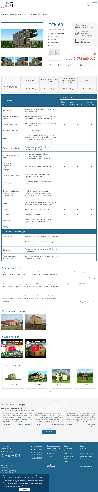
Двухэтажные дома (35, 14)
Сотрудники (68, 448)
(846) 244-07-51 (37, 449)
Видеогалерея (68, 456)
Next (50, 391)
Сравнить (63, 65)
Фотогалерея (68, 453)
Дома (25, 14)
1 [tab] (18, 67)
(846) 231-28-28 (37, 446)
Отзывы (66, 451)
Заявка (54, 65)
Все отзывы (49, 432)
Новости (66, 458)
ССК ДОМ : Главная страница (11, 14)
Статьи (66, 461)
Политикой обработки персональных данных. (19, 483)
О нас (66, 446)
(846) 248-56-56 (37, 455)
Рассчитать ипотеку (89, 65)
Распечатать (74, 65)
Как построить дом (86, 453)
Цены (82, 446)
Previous (46, 391)
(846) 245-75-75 (37, 452)
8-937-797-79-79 (37, 458)
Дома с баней (51, 451)
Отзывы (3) (52, 30)
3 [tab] (24, 67)
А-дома (49, 456)
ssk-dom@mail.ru (8, 451)
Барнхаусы (50, 453)
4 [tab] (27, 67)
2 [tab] (21, 67)
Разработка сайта (86, 466)
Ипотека (83, 448)
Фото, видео (61, 30)
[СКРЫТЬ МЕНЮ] (94, 3)
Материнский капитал (87, 451)
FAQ (81, 458)
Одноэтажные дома (53, 446)
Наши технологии (86, 456)
